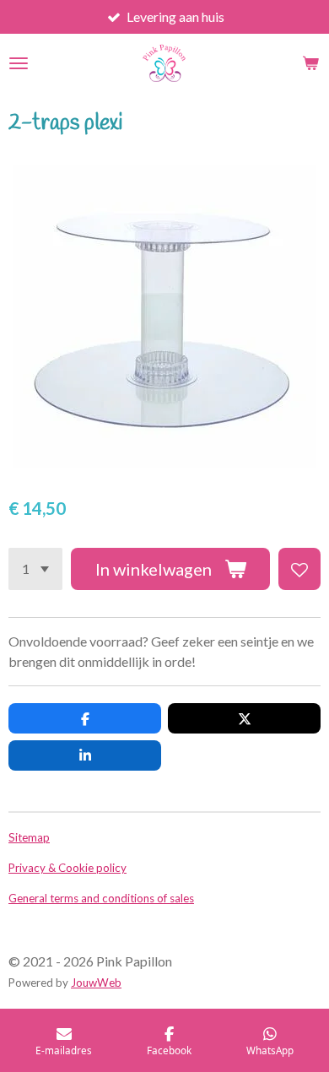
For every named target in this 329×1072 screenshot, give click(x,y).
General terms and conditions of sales (101, 898)
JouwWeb (96, 982)
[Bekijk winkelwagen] (310, 63)
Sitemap (29, 837)
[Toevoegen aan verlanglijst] (299, 569)
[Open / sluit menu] (18, 63)
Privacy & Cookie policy (67, 867)
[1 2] (35, 569)
